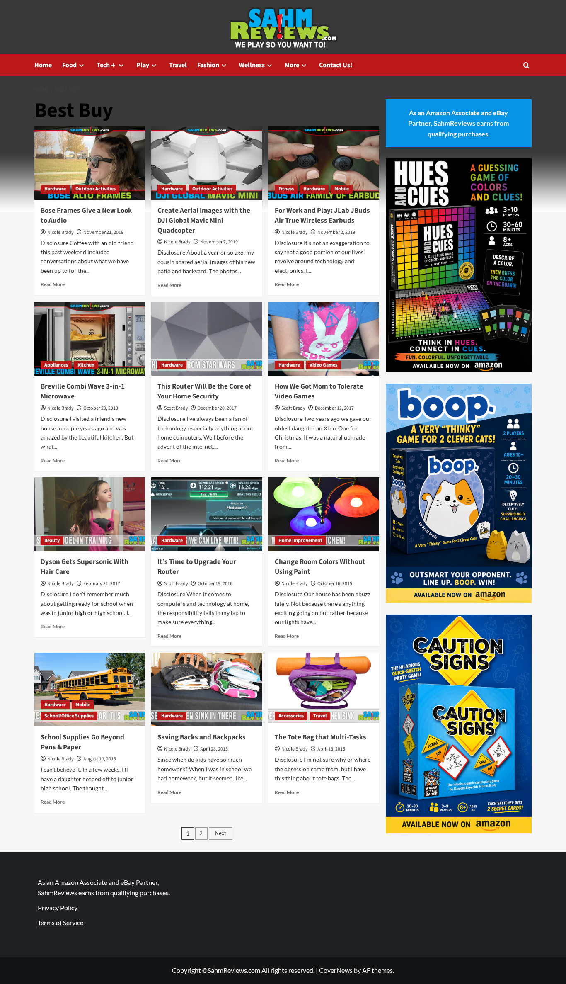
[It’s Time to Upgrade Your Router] (206, 514)
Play (142, 65)
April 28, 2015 (214, 749)
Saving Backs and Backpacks (201, 737)
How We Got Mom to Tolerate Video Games (319, 391)
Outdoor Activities (95, 188)
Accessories (291, 715)
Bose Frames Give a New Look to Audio (86, 216)
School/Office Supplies (69, 715)
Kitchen (85, 365)
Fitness (286, 188)
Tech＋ (106, 65)
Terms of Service (60, 922)
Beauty (52, 540)
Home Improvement (300, 540)
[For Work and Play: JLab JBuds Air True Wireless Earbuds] (323, 163)
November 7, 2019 (219, 241)
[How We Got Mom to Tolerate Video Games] (323, 339)
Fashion (208, 65)
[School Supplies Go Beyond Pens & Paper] (89, 689)
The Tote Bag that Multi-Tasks (320, 737)
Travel (178, 65)
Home (43, 65)
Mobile (341, 188)
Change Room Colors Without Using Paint (320, 567)
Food (69, 65)
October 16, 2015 (334, 583)
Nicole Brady (60, 232)
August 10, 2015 (99, 759)
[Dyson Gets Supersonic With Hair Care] (89, 514)
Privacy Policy (57, 907)
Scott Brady (176, 408)
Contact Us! (335, 65)
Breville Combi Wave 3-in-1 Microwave (83, 391)
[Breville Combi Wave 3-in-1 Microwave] (89, 339)
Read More (53, 284)
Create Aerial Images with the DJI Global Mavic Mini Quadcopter (203, 221)
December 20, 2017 (217, 408)
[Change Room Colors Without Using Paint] (323, 514)
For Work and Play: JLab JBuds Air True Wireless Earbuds (322, 216)
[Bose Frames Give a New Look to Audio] (89, 163)
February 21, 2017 (101, 583)
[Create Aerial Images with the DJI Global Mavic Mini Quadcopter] (206, 163)
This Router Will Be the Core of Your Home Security (204, 391)
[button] (526, 65)
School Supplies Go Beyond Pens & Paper (82, 742)
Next (220, 833)
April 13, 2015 (331, 749)
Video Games (323, 365)
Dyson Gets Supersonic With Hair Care (84, 567)
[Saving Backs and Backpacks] (206, 689)
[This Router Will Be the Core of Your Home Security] (206, 339)
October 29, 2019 (100, 408)
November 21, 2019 (103, 232)
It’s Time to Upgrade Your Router (196, 567)
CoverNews (336, 970)
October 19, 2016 (215, 583)
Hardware (55, 188)
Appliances (56, 365)
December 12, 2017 (334, 408)
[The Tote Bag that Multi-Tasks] (323, 689)
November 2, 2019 (336, 232)
